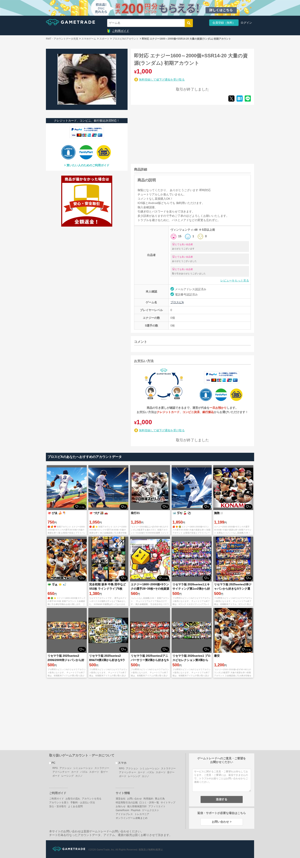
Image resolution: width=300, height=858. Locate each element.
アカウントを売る (91, 798)
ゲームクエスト (150, 810)
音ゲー (104, 772)
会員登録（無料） (223, 22)
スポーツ (94, 772)
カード (75, 772)
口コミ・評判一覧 (149, 802)
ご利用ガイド (120, 30)
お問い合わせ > (221, 821)
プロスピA (177, 302)
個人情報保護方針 (137, 806)
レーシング (67, 775)
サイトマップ (168, 802)
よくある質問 (75, 806)
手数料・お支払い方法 (82, 802)
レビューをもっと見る (234, 280)
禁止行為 (160, 798)
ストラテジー (101, 768)
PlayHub (135, 810)
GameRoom (122, 810)
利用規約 (148, 798)
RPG (55, 768)
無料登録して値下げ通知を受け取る (162, 79)
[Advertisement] (161, 133)
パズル (84, 772)
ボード (56, 775)
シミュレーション (83, 768)
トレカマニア (141, 814)
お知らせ (121, 806)
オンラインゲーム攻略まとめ (132, 818)
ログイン (246, 22)
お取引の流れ (73, 798)
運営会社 (121, 798)
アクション (65, 768)
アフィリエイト (157, 806)
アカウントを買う (59, 802)
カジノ (79, 775)
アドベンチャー (61, 772)
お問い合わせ (134, 798)
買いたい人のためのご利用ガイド (88, 165)
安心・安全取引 (57, 806)
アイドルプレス (124, 814)
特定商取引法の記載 (127, 802)
